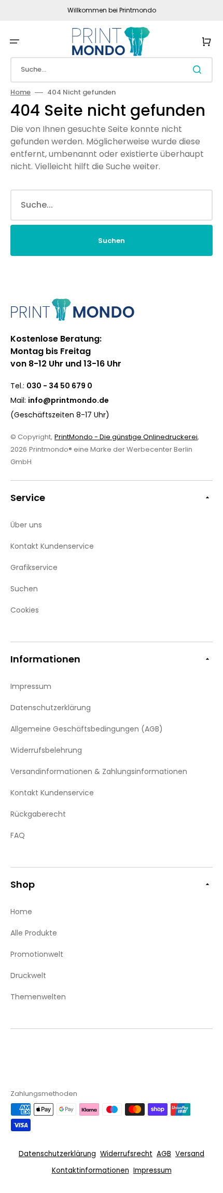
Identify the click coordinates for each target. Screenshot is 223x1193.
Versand (189, 1154)
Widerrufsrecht (126, 1154)
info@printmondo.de (68, 400)
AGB (164, 1154)
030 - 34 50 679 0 (59, 386)
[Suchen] (199, 69)
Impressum (152, 1170)
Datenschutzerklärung (57, 1154)
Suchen (111, 241)
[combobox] (111, 70)
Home (20, 92)
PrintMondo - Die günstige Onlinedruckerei (126, 437)
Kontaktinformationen (90, 1170)
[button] (14, 41)
